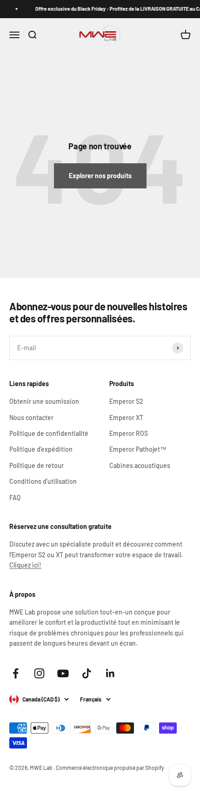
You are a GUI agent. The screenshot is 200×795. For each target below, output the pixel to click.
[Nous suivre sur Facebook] (15, 673)
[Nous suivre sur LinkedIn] (110, 673)
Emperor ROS (128, 433)
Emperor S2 (126, 401)
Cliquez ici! (25, 565)
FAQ (14, 497)
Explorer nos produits (100, 176)
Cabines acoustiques (139, 465)
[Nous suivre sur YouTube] (63, 673)
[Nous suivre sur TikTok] (86, 673)
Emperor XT (126, 417)
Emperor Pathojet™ (138, 449)
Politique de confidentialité (48, 433)
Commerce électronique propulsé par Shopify (110, 767)
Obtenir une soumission (44, 401)
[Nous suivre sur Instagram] (39, 673)
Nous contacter (31, 417)
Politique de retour (36, 465)
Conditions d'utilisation (43, 481)
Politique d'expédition (41, 449)
